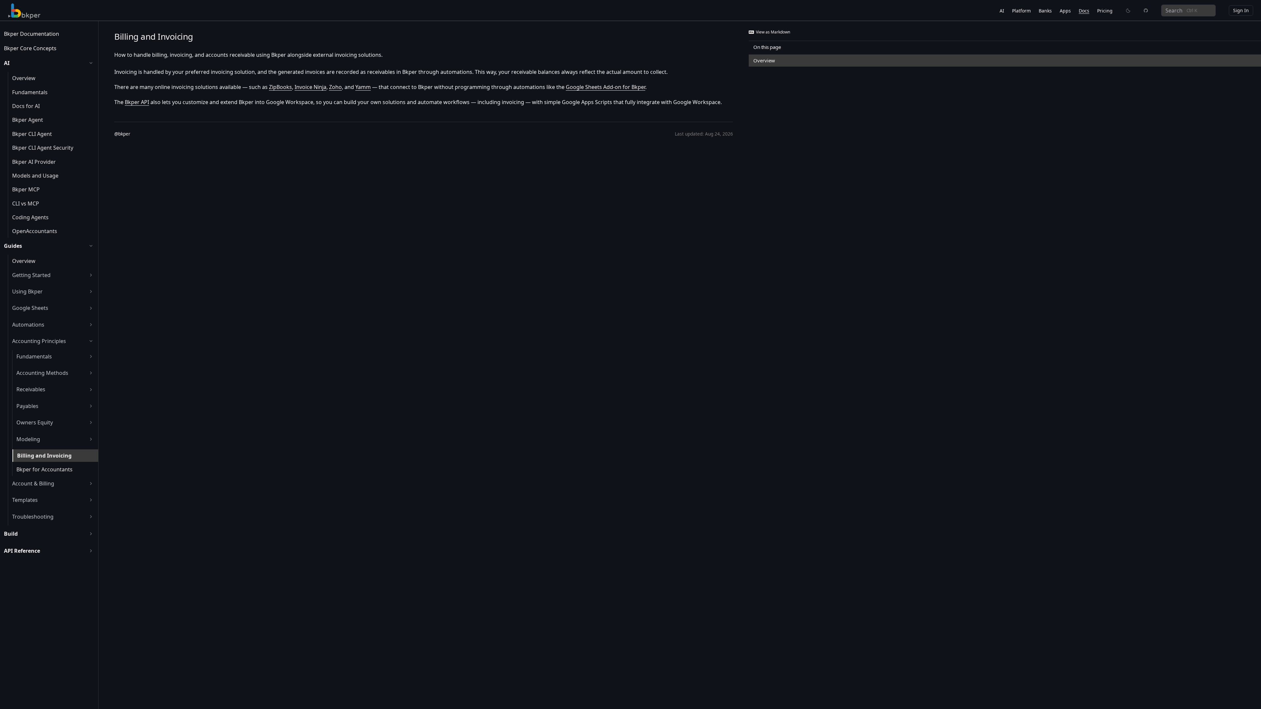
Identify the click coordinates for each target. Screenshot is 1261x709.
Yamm (363, 87)
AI (1002, 11)
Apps (1065, 11)
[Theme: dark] (1128, 10)
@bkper (122, 134)
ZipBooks (280, 87)
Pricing (1105, 11)
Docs (1084, 11)
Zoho (335, 87)
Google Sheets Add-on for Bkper (605, 87)
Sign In (1241, 10)
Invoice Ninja (310, 87)
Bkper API (137, 102)
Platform (1021, 11)
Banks (1045, 11)
